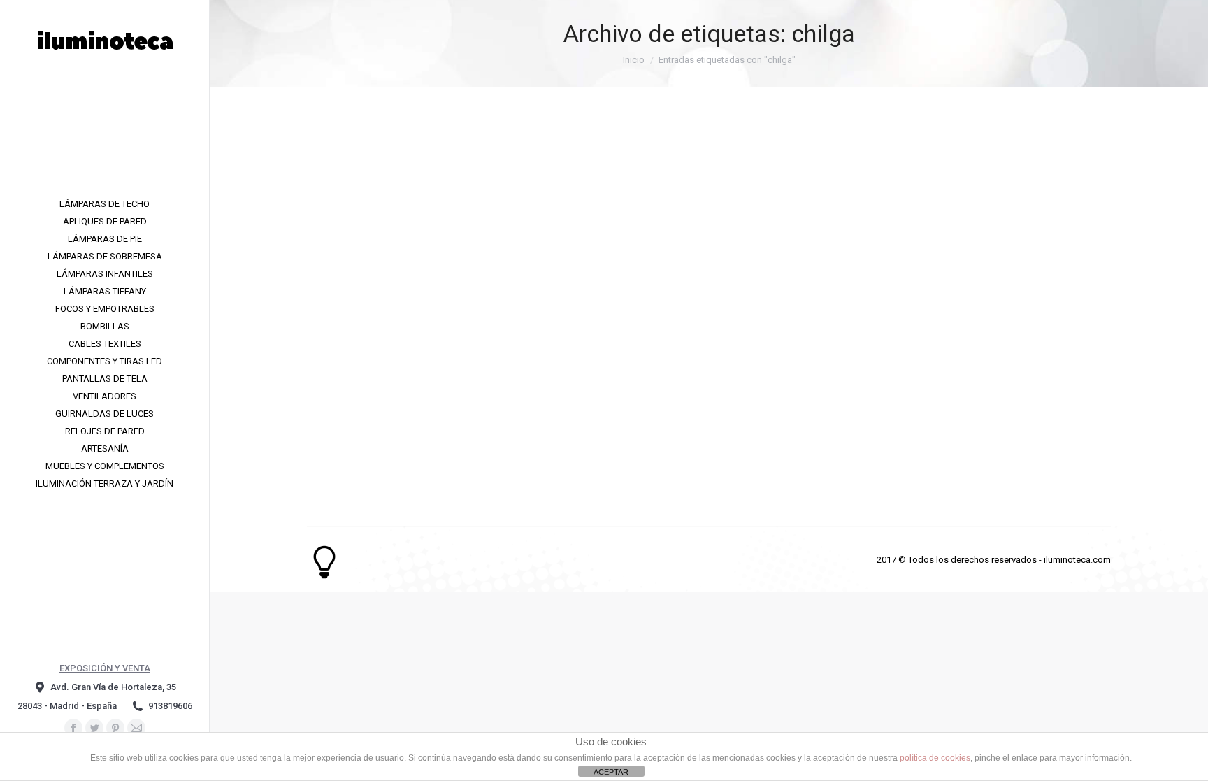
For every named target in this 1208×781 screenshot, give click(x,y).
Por (393, 428)
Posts (335, 428)
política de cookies (935, 758)
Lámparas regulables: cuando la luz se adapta (462, 402)
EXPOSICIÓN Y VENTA (104, 668)
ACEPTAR (611, 772)
